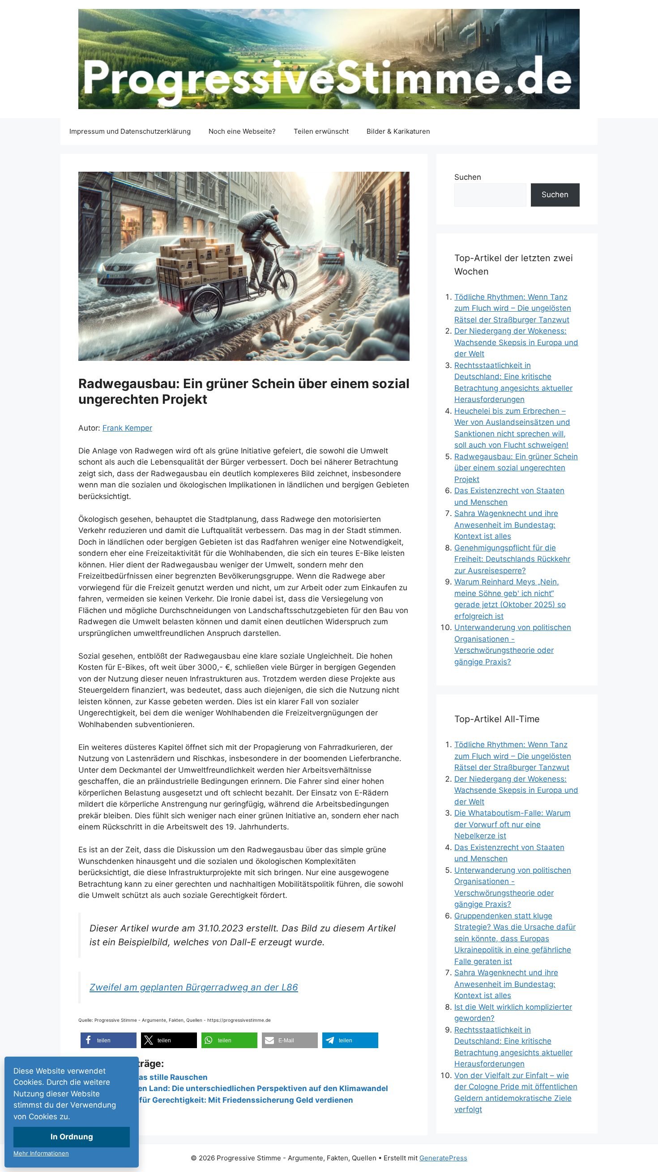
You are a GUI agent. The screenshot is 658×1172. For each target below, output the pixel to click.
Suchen (467, 177)
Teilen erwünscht (321, 131)
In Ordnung (72, 1136)
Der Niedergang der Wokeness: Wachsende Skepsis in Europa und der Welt (516, 342)
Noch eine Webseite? (242, 131)
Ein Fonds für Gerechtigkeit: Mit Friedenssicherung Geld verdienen (227, 1100)
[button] (109, 1040)
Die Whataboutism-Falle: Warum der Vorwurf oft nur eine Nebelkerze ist (512, 824)
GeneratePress (443, 1158)
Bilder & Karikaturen (398, 131)
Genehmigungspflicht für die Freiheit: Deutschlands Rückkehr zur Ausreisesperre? (512, 559)
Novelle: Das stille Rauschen (154, 1077)
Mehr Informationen (41, 1153)
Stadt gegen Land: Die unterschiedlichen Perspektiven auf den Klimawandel (244, 1088)
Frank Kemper (127, 427)
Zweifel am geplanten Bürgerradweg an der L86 (194, 987)
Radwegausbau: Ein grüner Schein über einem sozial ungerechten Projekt (516, 468)
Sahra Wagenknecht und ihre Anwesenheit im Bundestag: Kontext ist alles (506, 525)
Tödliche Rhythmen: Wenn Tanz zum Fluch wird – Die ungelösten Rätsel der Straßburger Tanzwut (512, 308)
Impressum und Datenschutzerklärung (130, 131)
